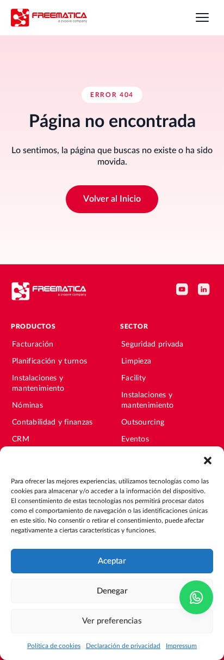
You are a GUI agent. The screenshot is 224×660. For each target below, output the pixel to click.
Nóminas (27, 405)
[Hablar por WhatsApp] (196, 597)
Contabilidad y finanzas (52, 422)
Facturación (32, 344)
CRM (20, 439)
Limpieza (136, 361)
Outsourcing (142, 422)
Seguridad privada (152, 344)
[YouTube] (183, 291)
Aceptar (112, 561)
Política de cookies (53, 646)
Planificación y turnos (49, 361)
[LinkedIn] (205, 291)
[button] (207, 460)
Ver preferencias (112, 621)
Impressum (181, 646)
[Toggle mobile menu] (202, 17)
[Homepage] (49, 17)
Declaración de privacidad (123, 646)
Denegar (112, 591)
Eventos (135, 439)
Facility (133, 378)
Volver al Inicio (112, 199)
